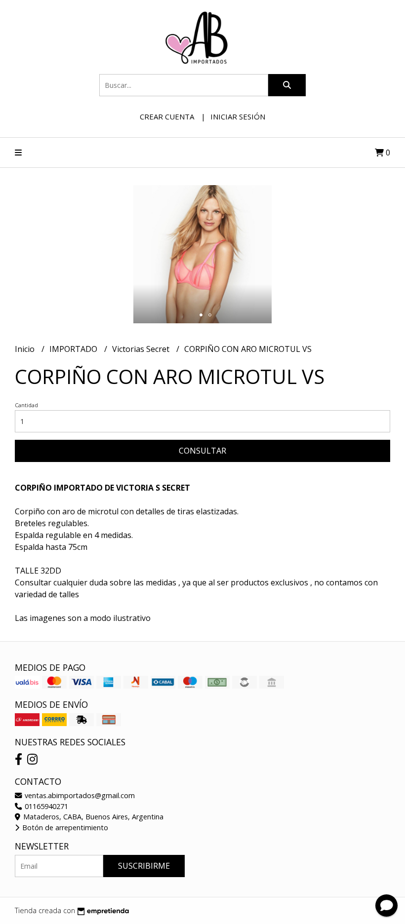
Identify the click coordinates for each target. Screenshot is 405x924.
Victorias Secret (141, 349)
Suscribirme (144, 865)
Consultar (202, 450)
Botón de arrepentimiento (64, 827)
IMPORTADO (74, 349)
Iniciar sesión (237, 116)
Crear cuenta (167, 116)
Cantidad (26, 405)
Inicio (26, 349)
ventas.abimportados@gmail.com (79, 795)
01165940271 (45, 806)
